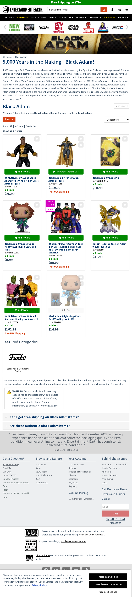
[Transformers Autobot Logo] (58, 27)
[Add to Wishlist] (37, 139)
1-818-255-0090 (9, 475)
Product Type (65, 17)
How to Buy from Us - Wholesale (111, 470)
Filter (7, 119)
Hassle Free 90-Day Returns (73, 541)
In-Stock (19, 126)
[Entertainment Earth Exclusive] (29, 27)
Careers (105, 482)
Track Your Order (76, 464)
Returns (72, 468)
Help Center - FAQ (11, 464)
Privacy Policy (39, 585)
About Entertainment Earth (114, 464)
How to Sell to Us (109, 475)
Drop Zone (41, 464)
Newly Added (22, 17)
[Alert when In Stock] (81, 145)
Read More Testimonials (66, 449)
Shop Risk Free (43, 555)
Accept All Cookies (108, 576)
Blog (38, 478)
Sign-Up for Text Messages (115, 520)
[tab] (66, 417)
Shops (38, 468)
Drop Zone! (9, 17)
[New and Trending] (14, 27)
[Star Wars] (73, 27)
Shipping (73, 486)
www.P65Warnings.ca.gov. (44, 405)
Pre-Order (31, 126)
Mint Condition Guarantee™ (91, 534)
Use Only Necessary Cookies (108, 584)
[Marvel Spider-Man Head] (88, 27)
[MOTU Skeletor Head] (103, 27)
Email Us (7, 468)
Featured (122, 17)
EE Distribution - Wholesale (81, 498)
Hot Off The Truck (38, 17)
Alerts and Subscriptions (80, 471)
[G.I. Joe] (117, 27)
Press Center (107, 478)
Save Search (121, 106)
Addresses (73, 478)
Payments (73, 482)
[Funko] (44, 27)
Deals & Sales (95, 17)
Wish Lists (73, 475)
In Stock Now (109, 17)
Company (80, 17)
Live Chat (7, 471)
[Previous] (5, 27)
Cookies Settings (108, 591)
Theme (52, 17)
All (11, 126)
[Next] (127, 27)
